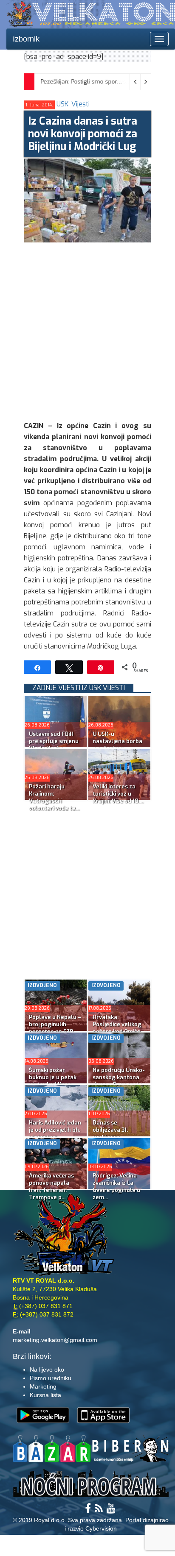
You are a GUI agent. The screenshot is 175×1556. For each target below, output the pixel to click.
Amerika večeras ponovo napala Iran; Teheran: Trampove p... (51, 1186)
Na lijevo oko (47, 1369)
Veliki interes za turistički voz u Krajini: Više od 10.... (118, 793)
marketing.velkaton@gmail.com (55, 1339)
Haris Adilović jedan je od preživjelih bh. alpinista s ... (55, 1130)
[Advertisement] (87, 329)
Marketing (43, 1386)
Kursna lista (45, 1395)
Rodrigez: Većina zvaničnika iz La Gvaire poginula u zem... (116, 1186)
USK (62, 104)
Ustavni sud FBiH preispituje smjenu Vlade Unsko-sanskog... (54, 744)
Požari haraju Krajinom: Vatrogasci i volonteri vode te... (54, 797)
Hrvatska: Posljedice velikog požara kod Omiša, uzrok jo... (117, 1027)
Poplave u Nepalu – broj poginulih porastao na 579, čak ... (55, 1027)
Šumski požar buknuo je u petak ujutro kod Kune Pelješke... (52, 1080)
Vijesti (80, 104)
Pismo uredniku (50, 1378)
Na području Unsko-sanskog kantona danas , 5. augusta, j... (119, 1080)
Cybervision (101, 1528)
